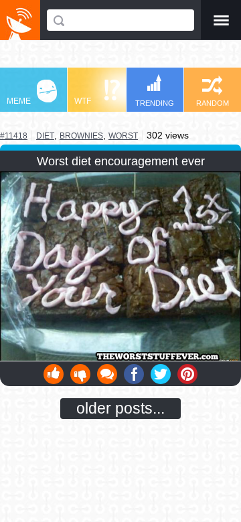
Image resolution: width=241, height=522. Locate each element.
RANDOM (212, 103)
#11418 (13, 136)
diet (45, 135)
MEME (19, 101)
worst (123, 136)
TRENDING (154, 103)
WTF (82, 101)
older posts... (120, 408)
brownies (81, 136)
